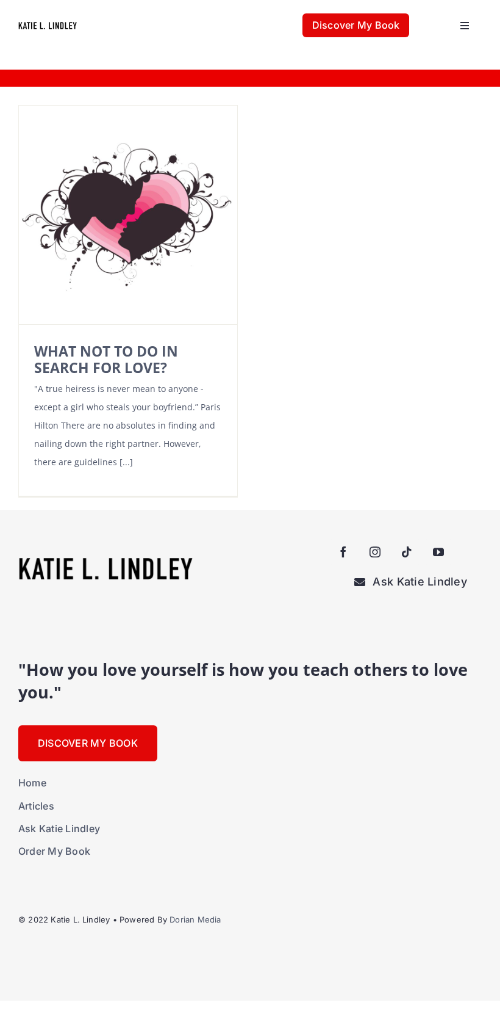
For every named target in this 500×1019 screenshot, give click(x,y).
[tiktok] (407, 552)
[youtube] (438, 552)
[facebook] (343, 552)
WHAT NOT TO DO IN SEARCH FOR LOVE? (106, 359)
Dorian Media (195, 919)
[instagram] (375, 552)
